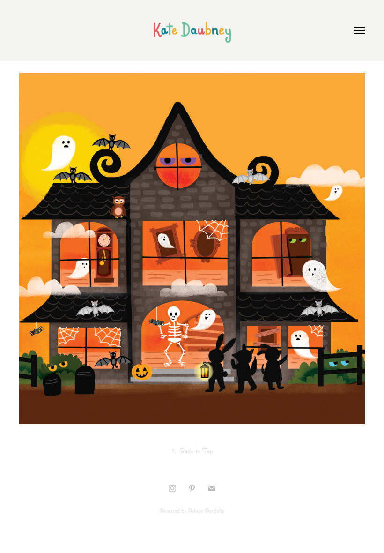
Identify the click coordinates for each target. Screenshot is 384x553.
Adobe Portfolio (206, 510)
